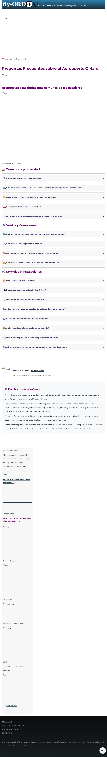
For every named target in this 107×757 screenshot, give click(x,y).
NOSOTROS (7, 722)
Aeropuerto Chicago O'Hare (50, 3)
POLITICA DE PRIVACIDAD (13, 725)
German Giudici (37, 370)
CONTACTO (7, 733)
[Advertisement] (53, 36)
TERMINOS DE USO (10, 729)
